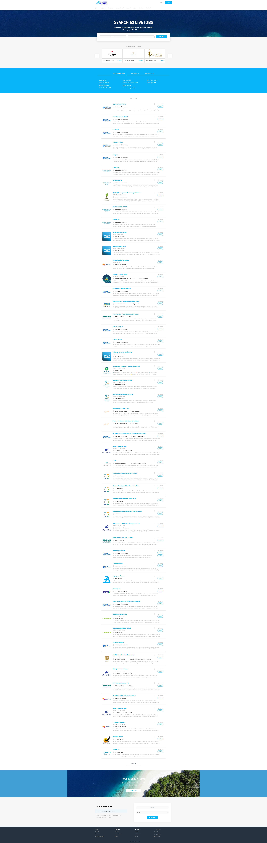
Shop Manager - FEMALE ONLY (121, 408)
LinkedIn (158, 836)
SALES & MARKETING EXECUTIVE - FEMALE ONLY (126, 421)
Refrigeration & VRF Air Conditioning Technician (126, 524)
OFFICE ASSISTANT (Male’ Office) (122, 628)
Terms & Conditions (99, 836)
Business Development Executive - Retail (124, 498)
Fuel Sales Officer (118, 736)
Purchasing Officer (118, 563)
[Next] (170, 56)
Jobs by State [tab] (149, 73)
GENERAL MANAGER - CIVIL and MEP (123, 538)
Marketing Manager (118, 642)
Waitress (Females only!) (119, 232)
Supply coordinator (118, 576)
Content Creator (117, 339)
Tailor (114, 460)
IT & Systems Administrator (120, 669)
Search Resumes (118, 834)
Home (96, 829)
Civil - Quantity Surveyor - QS (121, 683)
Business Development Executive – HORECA (125, 473)
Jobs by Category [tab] (119, 73)
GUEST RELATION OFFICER (120, 207)
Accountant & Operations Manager (122, 380)
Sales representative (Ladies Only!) (122, 352)
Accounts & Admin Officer (120, 274)
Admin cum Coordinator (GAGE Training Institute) (126, 601)
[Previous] (97, 56)
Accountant (116, 219)
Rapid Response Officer (119, 104)
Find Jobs (161, 36)
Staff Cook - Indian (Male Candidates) (123, 655)
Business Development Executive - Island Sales (126, 486)
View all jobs (133, 763)
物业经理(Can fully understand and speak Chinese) (127, 193)
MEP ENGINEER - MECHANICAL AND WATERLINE (125, 314)
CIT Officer (116, 129)
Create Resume (138, 834)
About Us (97, 834)
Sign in (162, 2)
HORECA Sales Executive (119, 446)
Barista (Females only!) (119, 246)
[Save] (154, 104)
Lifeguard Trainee (118, 142)
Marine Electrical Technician (121, 260)
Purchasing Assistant (119, 550)
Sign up (168, 2)
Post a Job (133, 790)
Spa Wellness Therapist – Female (122, 288)
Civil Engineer (116, 589)
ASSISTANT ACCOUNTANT (120, 614)
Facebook (158, 829)
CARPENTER (116, 167)
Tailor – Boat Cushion (119, 722)
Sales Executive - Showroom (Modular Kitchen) (126, 301)
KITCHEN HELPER (117, 180)
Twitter (157, 832)
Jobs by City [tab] (135, 73)
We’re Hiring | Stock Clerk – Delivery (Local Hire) (126, 366)
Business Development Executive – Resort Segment (127, 511)
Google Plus (158, 834)
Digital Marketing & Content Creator (123, 394)
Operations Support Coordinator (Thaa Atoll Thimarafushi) (129, 434)
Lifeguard (115, 155)
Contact (97, 831)
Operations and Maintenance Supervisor (124, 696)
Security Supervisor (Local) (120, 117)
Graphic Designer (118, 327)
